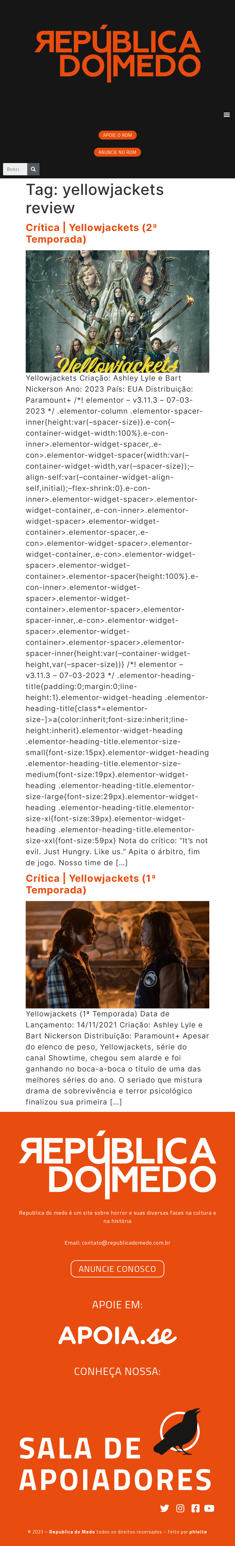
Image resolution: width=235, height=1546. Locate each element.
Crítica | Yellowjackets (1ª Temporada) (91, 884)
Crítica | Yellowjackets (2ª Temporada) (92, 233)
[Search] (33, 169)
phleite (198, 1531)
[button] (227, 115)
